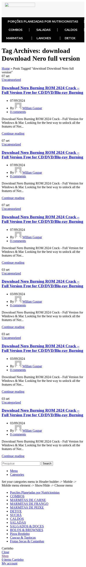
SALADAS (43, 30)
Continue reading (13, 133)
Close (5, 552)
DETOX (70, 38)
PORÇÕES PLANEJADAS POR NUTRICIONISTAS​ (43, 21)
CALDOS (70, 30)
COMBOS (15, 30)
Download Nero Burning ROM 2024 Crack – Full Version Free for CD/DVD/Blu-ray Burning (42, 90)
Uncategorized (11, 80)
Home (6, 68)
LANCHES (44, 38)
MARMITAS (14, 38)
